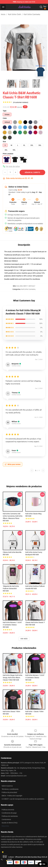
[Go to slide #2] (24, 83)
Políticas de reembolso (10, 816)
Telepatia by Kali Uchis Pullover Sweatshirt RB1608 (11, 588)
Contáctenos (6, 819)
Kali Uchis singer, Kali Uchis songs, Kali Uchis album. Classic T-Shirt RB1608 (12, 677)
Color (5, 118)
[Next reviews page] (43, 470)
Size (4, 141)
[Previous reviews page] (32, 470)
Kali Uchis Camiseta (32, 14)
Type (4, 111)
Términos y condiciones (10, 789)
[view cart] (44, 7)
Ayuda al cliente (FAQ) (9, 823)
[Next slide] (43, 47)
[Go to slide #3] (36, 83)
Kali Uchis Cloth (14, 14)
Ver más (24, 639)
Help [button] (43, 864)
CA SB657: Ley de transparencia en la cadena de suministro (23, 799)
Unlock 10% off (5, 856)
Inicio (3, 14)
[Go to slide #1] (11, 83)
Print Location (8, 154)
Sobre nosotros (7, 786)
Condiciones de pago (9, 813)
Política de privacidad (9, 792)
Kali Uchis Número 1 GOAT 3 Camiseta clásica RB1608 (12, 624)
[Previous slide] (4, 47)
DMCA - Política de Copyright (12, 796)
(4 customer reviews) (20, 102)
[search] (41, 7)
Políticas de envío (8, 810)
